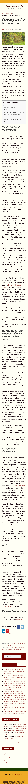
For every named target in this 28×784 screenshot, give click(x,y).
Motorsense (20, 486)
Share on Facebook (18, 627)
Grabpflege (7, 757)
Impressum (10, 776)
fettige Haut (9, 606)
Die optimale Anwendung (12, 119)
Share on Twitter (22, 627)
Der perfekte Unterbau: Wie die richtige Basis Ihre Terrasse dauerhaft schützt (14, 671)
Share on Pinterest (7, 631)
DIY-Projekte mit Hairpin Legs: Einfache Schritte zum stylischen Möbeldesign (14, 687)
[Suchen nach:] (12, 656)
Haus (5, 759)
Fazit (5, 122)
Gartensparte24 (14, 6)
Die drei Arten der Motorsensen (10, 109)
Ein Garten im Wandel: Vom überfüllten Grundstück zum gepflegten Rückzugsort (15, 677)
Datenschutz (17, 776)
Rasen (6, 761)
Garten (6, 755)
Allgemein (12, 634)
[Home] (3, 13)
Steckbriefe (7, 763)
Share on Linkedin (3, 631)
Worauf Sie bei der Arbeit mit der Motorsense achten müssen (14, 114)
